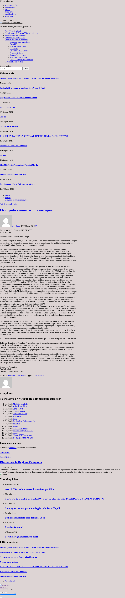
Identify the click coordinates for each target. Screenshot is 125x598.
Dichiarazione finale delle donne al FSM (25, 517)
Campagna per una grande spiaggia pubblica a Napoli (32, 508)
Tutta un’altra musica (18, 55)
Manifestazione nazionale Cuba (13, 174)
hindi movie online (20, 428)
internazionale (39, 375)
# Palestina (9, 16)
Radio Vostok (10, 581)
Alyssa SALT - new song (23, 435)
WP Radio (4, 587)
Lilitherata (14, 49)
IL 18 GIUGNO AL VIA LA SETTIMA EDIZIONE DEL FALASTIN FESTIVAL (34, 136)
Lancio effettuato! (14, 527)
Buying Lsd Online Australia (24, 421)
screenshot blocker (20, 414)
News (13, 31)
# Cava (7, 10)
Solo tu (3, 117)
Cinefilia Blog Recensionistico (21, 60)
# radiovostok (10, 7)
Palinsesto (16, 35)
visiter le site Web (20, 406)
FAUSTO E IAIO (7, 107)
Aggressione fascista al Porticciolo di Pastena (18, 98)
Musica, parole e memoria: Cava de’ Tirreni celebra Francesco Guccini (29, 78)
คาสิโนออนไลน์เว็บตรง (23, 438)
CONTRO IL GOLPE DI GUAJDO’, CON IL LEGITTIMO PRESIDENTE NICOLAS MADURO (54, 498)
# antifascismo (10, 14)
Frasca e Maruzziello (18, 46)
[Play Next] (6, 592)
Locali (21, 33)
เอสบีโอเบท (18, 409)
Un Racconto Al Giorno (19, 51)
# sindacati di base (12, 5)
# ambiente (9, 12)
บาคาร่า (16, 424)
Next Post (5, 452)
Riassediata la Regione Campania (21, 462)
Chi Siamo (15, 38)
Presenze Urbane (16, 53)
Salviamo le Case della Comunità (13, 146)
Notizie (15, 204)
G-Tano (3, 155)
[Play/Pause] (3, 592)
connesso (12, 448)
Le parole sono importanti (20, 42)
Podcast (16, 40)
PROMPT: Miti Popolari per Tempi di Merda (19, 165)
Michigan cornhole (20, 404)
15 (36, 226)
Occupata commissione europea (26, 210)
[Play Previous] (1, 592)
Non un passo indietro (9, 126)
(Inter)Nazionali (6, 204)
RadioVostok (17, 23)
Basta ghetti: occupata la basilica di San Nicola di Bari (22, 88)
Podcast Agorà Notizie (18, 57)
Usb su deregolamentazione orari (21, 536)
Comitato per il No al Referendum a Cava (17, 184)
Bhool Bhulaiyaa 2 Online (23, 431)
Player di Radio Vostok (14, 62)
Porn (15, 419)
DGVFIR (13, 44)
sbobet (15, 426)
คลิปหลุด (17, 416)
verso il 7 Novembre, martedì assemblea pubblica (29, 489)
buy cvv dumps (19, 411)
